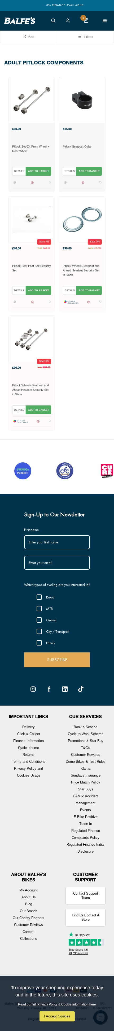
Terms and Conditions (28, 762)
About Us (28, 897)
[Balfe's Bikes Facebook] (49, 689)
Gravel (51, 620)
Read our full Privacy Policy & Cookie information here (57, 1004)
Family (50, 642)
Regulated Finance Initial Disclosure (85, 848)
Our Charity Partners (28, 918)
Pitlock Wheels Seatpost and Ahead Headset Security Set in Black (81, 270)
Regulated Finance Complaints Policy (85, 834)
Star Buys (85, 789)
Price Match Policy (85, 782)
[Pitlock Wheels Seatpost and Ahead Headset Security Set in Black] (82, 219)
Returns (28, 755)
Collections (28, 939)
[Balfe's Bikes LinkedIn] (65, 689)
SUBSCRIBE (57, 660)
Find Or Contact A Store (85, 917)
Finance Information (28, 741)
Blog (28, 904)
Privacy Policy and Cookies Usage (28, 771)
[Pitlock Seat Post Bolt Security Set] (31, 219)
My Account (28, 890)
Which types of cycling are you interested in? (57, 584)
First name (31, 529)
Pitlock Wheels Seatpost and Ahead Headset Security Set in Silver (30, 390)
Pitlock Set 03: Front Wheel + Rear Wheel (30, 149)
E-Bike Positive (86, 817)
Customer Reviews (28, 925)
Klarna (85, 768)
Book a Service (85, 727)
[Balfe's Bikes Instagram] (33, 689)
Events (85, 810)
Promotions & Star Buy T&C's (85, 744)
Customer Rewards (85, 755)
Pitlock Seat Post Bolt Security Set (31, 268)
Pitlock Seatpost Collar (77, 146)
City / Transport (57, 631)
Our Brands (28, 911)
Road (50, 597)
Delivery (28, 727)
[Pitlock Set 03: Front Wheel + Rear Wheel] (31, 100)
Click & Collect (28, 734)
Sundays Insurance (85, 775)
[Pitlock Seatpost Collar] (82, 100)
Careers (28, 932)
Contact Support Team (85, 895)
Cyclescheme (28, 748)
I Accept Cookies (57, 1016)
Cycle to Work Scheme (85, 734)
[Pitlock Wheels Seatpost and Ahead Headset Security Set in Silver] (31, 339)
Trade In (85, 824)
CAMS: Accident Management (85, 799)
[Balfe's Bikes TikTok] (81, 689)
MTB (49, 608)
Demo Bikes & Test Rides (86, 762)
